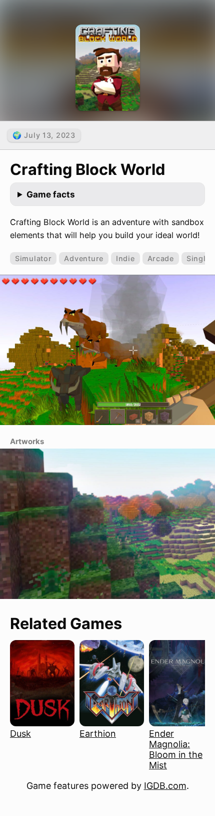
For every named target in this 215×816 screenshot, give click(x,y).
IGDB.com (165, 785)
